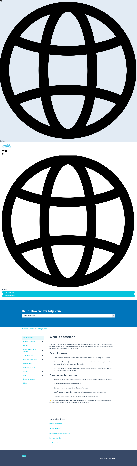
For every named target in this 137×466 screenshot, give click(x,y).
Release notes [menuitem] (27, 363)
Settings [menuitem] (25, 345)
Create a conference (55, 443)
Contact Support (9, 292)
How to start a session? (56, 423)
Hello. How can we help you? (42, 311)
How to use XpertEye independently (59, 433)
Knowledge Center (28, 329)
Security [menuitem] (25, 375)
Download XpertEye (55, 438)
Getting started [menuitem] (28, 337)
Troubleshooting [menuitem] (28, 355)
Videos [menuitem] (25, 371)
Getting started (42, 329)
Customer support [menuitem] (29, 379)
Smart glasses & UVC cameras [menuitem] (30, 350)
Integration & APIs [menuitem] (29, 367)
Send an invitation (54, 428)
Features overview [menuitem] (29, 341)
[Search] (113, 315)
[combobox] (67, 315)
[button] (42, 342)
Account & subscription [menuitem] (30, 359)
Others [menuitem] (25, 383)
